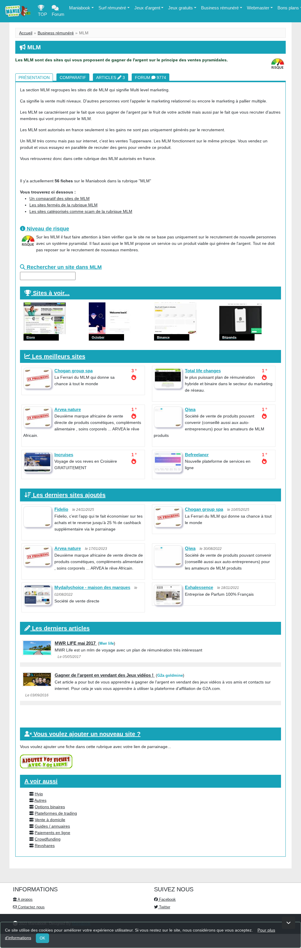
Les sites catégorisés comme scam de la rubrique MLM (80, 211)
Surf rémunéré (112, 7)
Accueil (25, 33)
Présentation (34, 77)
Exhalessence (199, 587)
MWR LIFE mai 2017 (76, 643)
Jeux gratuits (180, 7)
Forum (58, 14)
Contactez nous (31, 907)
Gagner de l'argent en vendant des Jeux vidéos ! (105, 675)
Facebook (167, 899)
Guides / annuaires (52, 826)
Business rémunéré (220, 7)
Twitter (164, 907)
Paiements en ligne (52, 832)
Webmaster (258, 7)
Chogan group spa (73, 370)
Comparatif (73, 77)
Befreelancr (197, 454)
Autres (40, 800)
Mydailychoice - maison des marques (92, 587)
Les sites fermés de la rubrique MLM (63, 205)
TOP (42, 14)
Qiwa (190, 409)
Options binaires (50, 806)
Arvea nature (67, 409)
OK (42, 938)
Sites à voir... (51, 293)
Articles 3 (110, 77)
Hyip (39, 794)
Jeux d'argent (147, 7)
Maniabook (79, 7)
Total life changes (203, 370)
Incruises (63, 454)
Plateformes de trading (56, 813)
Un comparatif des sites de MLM (59, 198)
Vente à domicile (50, 819)
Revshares (45, 845)
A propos (25, 899)
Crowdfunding (48, 839)
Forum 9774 (150, 77)
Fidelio (61, 509)
